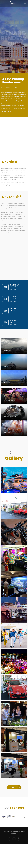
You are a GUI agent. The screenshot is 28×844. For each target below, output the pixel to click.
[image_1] (14, 506)
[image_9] (14, 661)
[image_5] (14, 584)
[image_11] (14, 713)
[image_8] (14, 635)
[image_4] (14, 558)
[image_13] (14, 765)
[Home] (12, 3)
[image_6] (14, 480)
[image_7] (14, 610)
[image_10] (14, 687)
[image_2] (14, 532)
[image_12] (14, 739)
